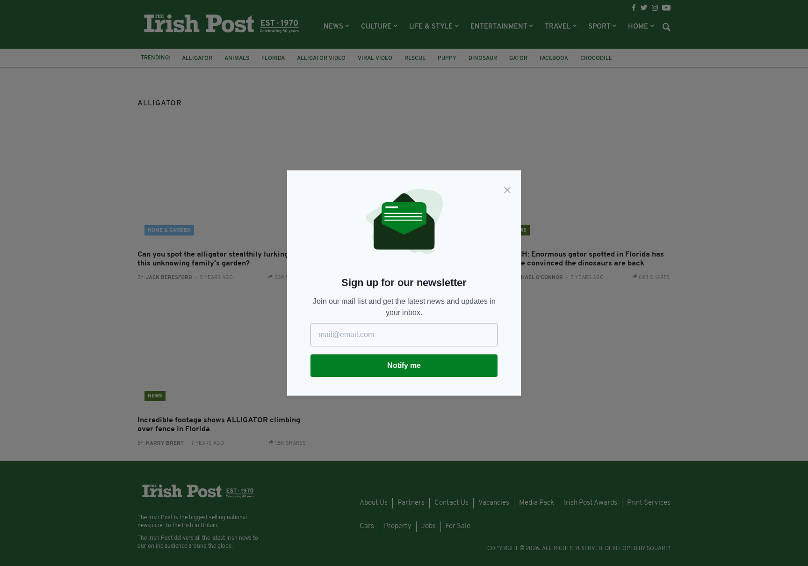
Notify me (404, 365)
